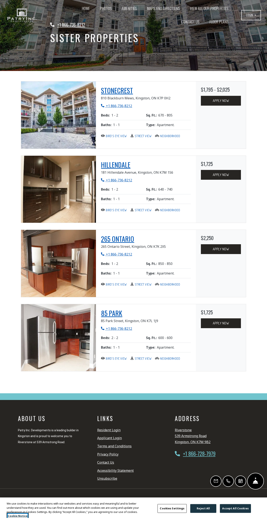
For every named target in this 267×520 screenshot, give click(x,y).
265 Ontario (117, 239)
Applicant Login (109, 437)
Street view (143, 136)
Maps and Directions (163, 8)
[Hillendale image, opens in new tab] (58, 189)
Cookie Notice (18, 515)
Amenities (129, 8)
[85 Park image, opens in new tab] (58, 337)
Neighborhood (170, 136)
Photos (106, 8)
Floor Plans (218, 21)
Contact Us (190, 21)
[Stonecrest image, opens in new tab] (58, 115)
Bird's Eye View (116, 136)
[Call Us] (228, 481)
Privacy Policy (107, 454)
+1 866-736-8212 (116, 105)
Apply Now (221, 101)
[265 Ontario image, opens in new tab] (58, 263)
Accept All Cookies (235, 508)
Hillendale (115, 165)
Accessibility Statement (115, 470)
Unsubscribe (107, 478)
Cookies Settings (172, 508)
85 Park (111, 313)
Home (86, 8)
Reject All (203, 508)
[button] (251, 15)
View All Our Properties (211, 8)
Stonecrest (117, 90)
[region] (133, 508)
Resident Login (109, 430)
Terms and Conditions (114, 446)
